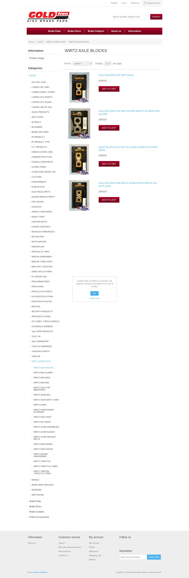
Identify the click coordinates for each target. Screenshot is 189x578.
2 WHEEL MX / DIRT (41, 87)
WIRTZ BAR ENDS (42, 378)
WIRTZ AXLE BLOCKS (43, 368)
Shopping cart (95, 555)
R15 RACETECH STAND (42, 296)
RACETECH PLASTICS (42, 301)
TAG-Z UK (36, 336)
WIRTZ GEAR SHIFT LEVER (46, 400)
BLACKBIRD (37, 127)
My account (94, 543)
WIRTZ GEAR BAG (42, 395)
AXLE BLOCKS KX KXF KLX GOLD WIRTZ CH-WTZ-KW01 (128, 148)
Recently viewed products (70, 547)
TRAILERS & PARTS (41, 351)
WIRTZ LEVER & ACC (56, 42)
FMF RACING (38, 202)
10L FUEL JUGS (39, 82)
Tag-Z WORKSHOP (40, 341)
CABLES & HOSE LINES (42, 152)
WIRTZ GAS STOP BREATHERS (42, 388)
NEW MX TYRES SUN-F (42, 261)
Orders (92, 547)
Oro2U (40, 42)
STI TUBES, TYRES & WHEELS (45, 321)
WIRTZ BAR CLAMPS (43, 373)
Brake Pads (54, 31)
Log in (124, 3)
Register (114, 3)
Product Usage (36, 58)
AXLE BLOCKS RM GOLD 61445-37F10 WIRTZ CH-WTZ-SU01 (128, 184)
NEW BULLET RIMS (40, 252)
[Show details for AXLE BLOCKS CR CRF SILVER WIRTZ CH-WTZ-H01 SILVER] (79, 123)
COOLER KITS (38, 187)
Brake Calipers (96, 31)
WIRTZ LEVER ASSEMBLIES (46, 427)
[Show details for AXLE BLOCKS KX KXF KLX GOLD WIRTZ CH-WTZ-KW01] (79, 159)
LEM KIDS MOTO (39, 222)
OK (94, 293)
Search (62, 543)
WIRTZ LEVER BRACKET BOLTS (45, 438)
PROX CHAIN (37, 286)
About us (116, 31)
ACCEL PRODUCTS (40, 112)
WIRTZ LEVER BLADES (44, 432)
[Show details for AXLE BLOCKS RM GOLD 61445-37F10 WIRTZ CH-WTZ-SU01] (79, 195)
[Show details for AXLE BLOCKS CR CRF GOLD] (79, 87)
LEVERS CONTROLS (41, 227)
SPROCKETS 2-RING (41, 316)
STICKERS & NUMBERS (42, 326)
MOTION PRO (38, 237)
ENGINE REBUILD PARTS (43, 197)
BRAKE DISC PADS (40, 132)
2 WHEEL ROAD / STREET (43, 92)
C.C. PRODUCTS (39, 147)
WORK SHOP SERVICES (43, 485)
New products (65, 551)
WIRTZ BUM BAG (41, 383)
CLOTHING (37, 177)
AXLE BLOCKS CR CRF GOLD (116, 75)
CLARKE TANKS (39, 167)
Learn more (94, 298)
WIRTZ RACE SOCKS (43, 449)
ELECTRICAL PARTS (41, 192)
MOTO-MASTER (39, 242)
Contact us (63, 555)
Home (31, 42)
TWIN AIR (36, 356)
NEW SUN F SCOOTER (42, 266)
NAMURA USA (38, 247)
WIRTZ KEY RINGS (42, 422)
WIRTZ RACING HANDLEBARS (41, 455)
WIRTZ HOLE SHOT (43, 417)
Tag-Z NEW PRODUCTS (42, 331)
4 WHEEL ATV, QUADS (42, 102)
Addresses (93, 551)
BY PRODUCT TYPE (41, 142)
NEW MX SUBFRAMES (42, 256)
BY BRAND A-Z (38, 137)
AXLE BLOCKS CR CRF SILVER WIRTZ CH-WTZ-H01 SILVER (129, 112)
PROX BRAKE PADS (40, 281)
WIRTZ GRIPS (40, 405)
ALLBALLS (36, 122)
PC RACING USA (39, 276)
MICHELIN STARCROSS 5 (43, 232)
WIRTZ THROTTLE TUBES (46, 466)
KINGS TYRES (38, 217)
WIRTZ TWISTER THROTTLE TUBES (42, 472)
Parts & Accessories (39, 517)
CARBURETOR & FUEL (42, 157)
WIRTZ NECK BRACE (43, 444)
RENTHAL (36, 306)
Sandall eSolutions (40, 572)
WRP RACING (38, 495)
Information (134, 31)
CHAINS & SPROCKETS (42, 162)
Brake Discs (74, 31)
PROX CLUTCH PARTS (42, 291)
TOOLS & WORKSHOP (42, 346)
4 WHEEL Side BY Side (42, 107)
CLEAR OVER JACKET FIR (43, 172)
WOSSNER (36, 490)
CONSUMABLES (39, 182)
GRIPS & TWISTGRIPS (42, 212)
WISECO (35, 480)
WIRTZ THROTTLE (42, 461)
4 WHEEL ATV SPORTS (42, 97)
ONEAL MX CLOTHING (42, 271)
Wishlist (92, 559)
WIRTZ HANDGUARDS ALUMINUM (44, 411)
